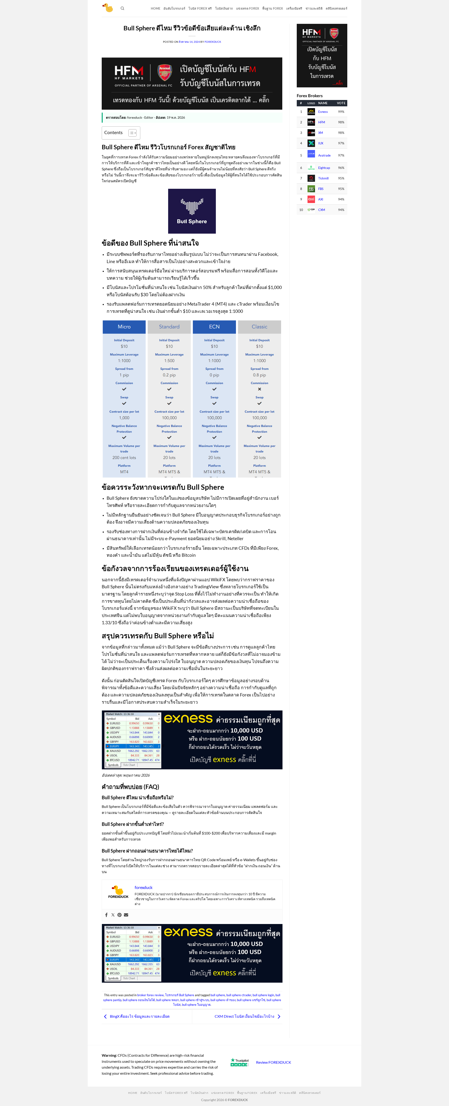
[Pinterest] (119, 915)
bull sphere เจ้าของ (222, 1000)
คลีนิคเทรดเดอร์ (336, 8)
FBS (320, 189)
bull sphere (217, 995)
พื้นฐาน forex (272, 8)
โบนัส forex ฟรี (200, 8)
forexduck (213, 41)
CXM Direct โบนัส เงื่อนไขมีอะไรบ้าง (245, 1016)
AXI (320, 199)
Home (155, 8)
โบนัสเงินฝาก (224, 8)
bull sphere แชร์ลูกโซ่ (251, 1000)
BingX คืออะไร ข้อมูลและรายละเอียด (139, 1016)
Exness (323, 112)
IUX (320, 143)
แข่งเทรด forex (247, 8)
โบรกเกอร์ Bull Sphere (179, 995)
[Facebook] (106, 915)
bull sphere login (263, 995)
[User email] (126, 915)
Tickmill (323, 178)
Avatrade (324, 155)
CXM (321, 210)
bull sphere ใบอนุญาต (196, 1004)
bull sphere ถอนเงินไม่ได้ (139, 1000)
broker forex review (150, 995)
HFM (321, 122)
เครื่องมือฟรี (294, 8)
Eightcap (324, 168)
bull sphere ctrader (238, 995)
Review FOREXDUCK (273, 1062)
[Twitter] (113, 915)
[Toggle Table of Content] (130, 133)
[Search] (122, 8)
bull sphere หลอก (167, 1000)
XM (320, 133)
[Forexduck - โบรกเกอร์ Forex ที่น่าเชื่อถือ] (108, 8)
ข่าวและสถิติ (314, 8)
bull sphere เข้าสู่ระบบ (194, 1000)
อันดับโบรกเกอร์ (174, 8)
